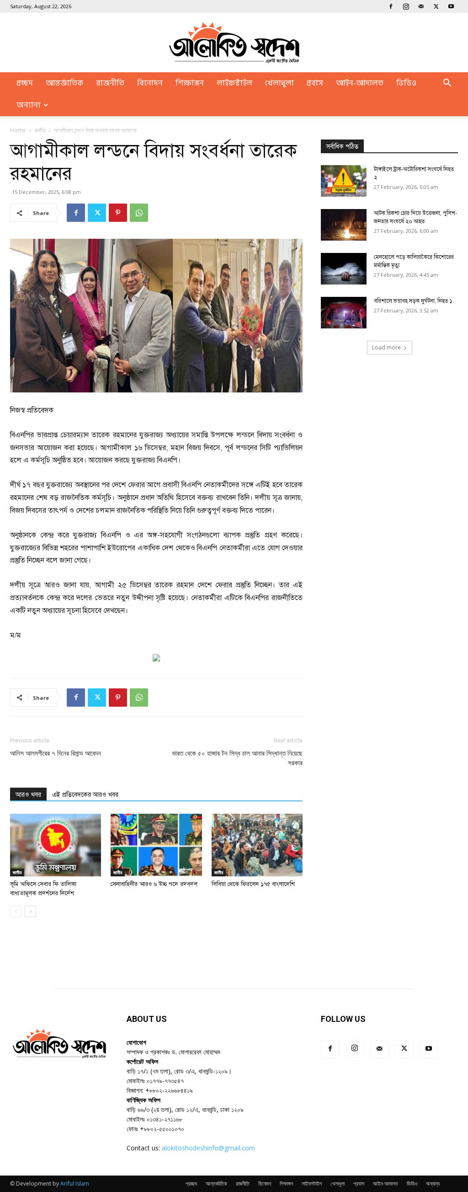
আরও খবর (28, 795)
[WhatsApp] (139, 213)
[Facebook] (391, 6)
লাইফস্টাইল (234, 83)
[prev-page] (15, 911)
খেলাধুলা (279, 83)
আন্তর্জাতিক (64, 83)
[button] (447, 84)
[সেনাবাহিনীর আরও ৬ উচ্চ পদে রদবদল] (156, 845)
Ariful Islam (74, 1183)
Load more (386, 347)
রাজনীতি (110, 83)
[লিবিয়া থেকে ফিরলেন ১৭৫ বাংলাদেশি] (257, 845)
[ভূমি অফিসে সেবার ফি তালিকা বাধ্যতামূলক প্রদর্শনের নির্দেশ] (55, 845)
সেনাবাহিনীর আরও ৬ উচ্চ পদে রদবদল (154, 884)
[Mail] (421, 6)
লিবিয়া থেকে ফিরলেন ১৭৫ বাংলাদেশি (253, 884)
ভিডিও (406, 83)
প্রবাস (315, 83)
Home (18, 130)
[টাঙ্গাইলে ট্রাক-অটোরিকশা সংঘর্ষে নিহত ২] (344, 181)
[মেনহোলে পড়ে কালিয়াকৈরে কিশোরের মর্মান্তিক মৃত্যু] (344, 269)
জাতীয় (40, 130)
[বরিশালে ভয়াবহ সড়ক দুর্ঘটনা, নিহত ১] (344, 312)
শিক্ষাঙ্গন (190, 83)
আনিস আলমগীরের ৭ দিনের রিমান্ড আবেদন (55, 753)
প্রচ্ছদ (24, 83)
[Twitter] (436, 6)
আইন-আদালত (359, 83)
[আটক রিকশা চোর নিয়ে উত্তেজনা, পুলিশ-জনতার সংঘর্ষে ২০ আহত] (344, 225)
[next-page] (30, 911)
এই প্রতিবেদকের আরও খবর (85, 795)
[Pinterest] (118, 213)
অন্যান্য (28, 105)
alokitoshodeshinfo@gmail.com (208, 1148)
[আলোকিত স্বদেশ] (234, 42)
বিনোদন (150, 83)
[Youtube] (451, 6)
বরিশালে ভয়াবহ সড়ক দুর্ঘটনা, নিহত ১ (413, 301)
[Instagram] (406, 6)
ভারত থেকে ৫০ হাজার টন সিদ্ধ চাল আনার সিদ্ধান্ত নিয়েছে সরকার (237, 758)
